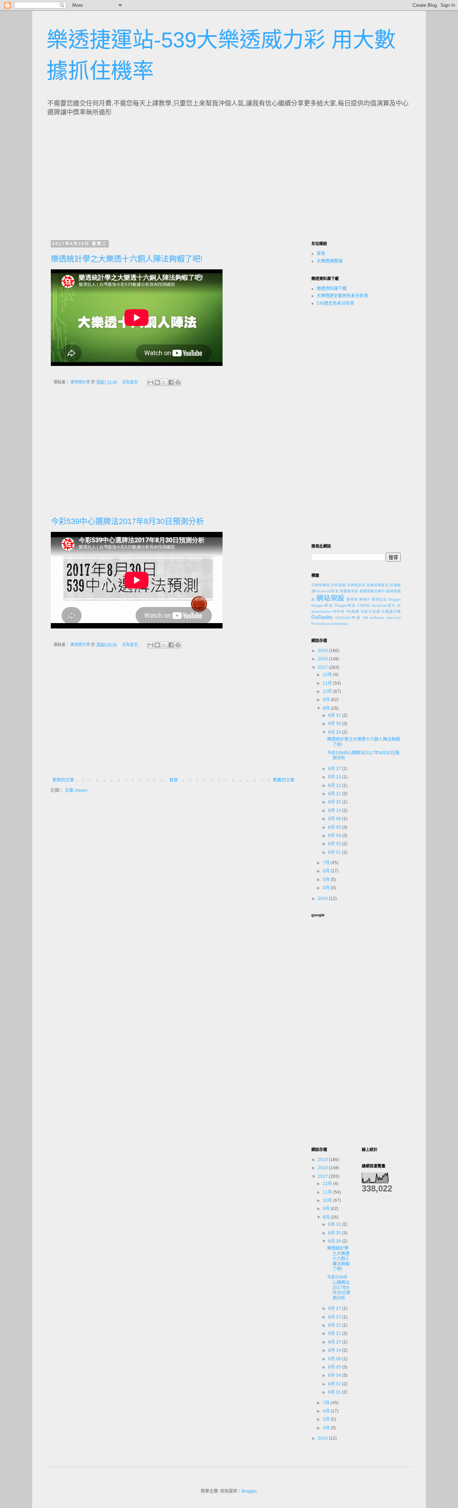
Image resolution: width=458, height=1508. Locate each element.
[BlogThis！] (157, 382)
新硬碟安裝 (349, 591)
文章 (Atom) (76, 790)
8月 (327, 708)
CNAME (363, 605)
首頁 (173, 780)
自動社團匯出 (377, 585)
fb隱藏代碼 (391, 611)
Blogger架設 (345, 605)
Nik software (373, 618)
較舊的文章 (283, 780)
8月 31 (335, 715)
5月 (327, 879)
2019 (323, 650)
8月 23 (335, 776)
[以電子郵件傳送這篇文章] (150, 382)
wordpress (339, 624)
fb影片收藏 (370, 611)
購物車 (352, 599)
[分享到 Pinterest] (177, 382)
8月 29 (335, 732)
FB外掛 (338, 611)
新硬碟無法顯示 (372, 591)
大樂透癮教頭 (329, 261)
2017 (323, 667)
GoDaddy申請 (348, 618)
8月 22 (335, 785)
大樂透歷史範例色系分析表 (342, 295)
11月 (328, 683)
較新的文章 (63, 780)
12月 (328, 674)
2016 (323, 898)
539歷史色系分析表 (335, 303)
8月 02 (335, 843)
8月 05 (335, 827)
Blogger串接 (322, 605)
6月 (327, 870)
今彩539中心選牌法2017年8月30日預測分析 (127, 521)
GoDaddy (322, 617)
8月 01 (335, 852)
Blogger (249, 1491)
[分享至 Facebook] (171, 382)
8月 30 (335, 723)
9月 (327, 699)
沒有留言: (131, 382)
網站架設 (330, 598)
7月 (327, 862)
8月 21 (335, 793)
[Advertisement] (117, 176)
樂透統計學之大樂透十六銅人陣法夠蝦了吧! (127, 258)
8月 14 (335, 810)
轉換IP (364, 599)
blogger (394, 599)
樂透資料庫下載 (332, 288)
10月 (328, 691)
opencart (393, 618)
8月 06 (335, 818)
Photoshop (320, 624)
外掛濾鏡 (338, 585)
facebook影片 (384, 605)
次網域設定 (356, 585)
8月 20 (335, 801)
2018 (323, 658)
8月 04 (335, 835)
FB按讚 (352, 611)
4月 (327, 887)
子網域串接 (320, 585)
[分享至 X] (164, 382)
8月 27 (335, 768)
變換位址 (379, 599)
